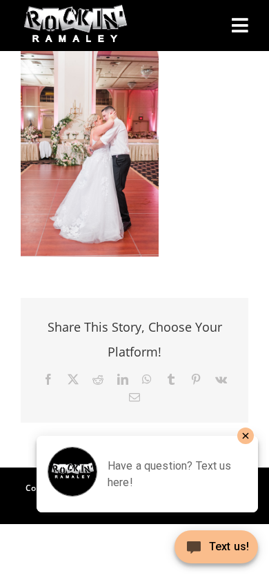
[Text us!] (216, 552)
